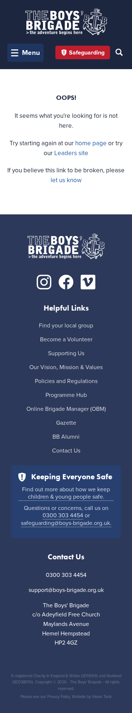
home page (91, 143)
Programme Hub (66, 395)
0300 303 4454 (63, 515)
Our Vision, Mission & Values (66, 367)
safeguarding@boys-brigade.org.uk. (66, 523)
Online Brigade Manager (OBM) (66, 409)
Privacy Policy (58, 696)
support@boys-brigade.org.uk (66, 590)
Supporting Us (66, 353)
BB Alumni (66, 436)
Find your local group (66, 325)
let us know (66, 180)
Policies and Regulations (66, 381)
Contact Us (66, 450)
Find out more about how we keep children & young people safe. (66, 493)
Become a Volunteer (66, 339)
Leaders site (71, 153)
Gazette (66, 423)
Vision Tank (102, 696)
